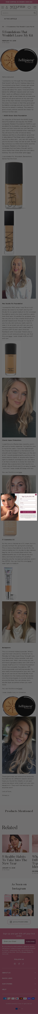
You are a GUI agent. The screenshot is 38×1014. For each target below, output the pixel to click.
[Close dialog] (36, 494)
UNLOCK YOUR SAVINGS (28, 511)
